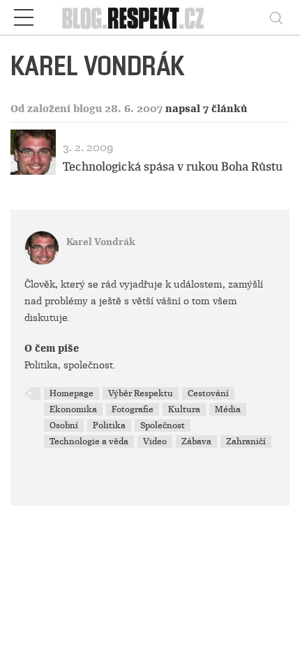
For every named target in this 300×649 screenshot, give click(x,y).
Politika (109, 425)
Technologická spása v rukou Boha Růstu (173, 166)
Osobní (64, 425)
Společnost (162, 425)
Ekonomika (73, 409)
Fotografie (132, 409)
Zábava (196, 441)
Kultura (184, 409)
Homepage (71, 393)
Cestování (208, 393)
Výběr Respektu (140, 393)
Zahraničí (246, 441)
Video (155, 441)
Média (228, 409)
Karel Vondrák (100, 242)
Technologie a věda (89, 441)
